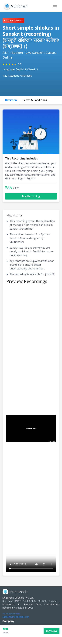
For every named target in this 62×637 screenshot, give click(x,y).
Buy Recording (31, 196)
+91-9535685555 (11, 613)
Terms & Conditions (34, 100)
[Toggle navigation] (55, 7)
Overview (11, 100)
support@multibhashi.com (15, 616)
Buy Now (51, 631)
